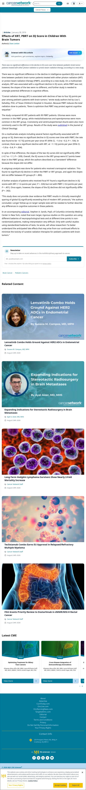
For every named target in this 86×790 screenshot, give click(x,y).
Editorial (43, 714)
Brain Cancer (7, 273)
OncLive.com (43, 706)
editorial (25, 211)
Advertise (43, 701)
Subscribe (73, 259)
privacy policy (47, 264)
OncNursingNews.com (43, 709)
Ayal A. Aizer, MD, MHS (15, 417)
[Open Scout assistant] (73, 3)
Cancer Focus (41, 10)
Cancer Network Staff (15, 484)
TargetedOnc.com (43, 712)
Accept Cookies (60, 785)
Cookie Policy (33, 781)
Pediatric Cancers (21, 273)
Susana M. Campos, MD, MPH (18, 349)
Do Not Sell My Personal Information (43, 725)
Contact (43, 717)
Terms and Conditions (43, 720)
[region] (43, 779)
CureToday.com (43, 704)
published (62, 125)
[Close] (82, 772)
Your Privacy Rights (43, 728)
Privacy (43, 722)
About (43, 698)
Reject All (75, 785)
